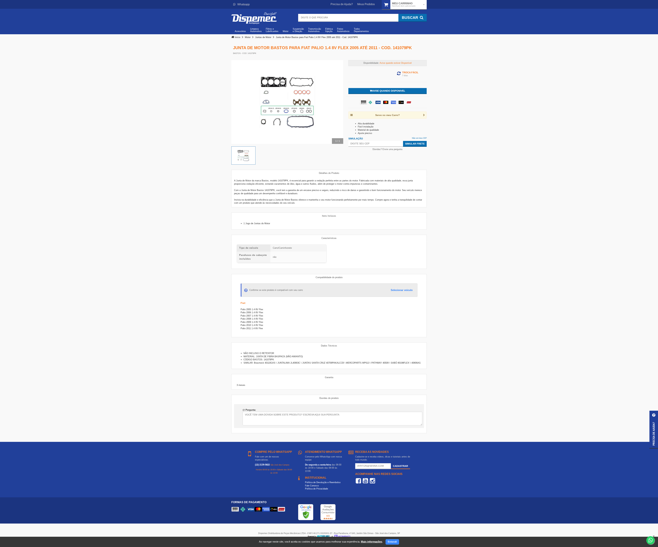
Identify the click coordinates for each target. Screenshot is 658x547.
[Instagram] (372, 480)
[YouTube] (365, 480)
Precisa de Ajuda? (342, 4)
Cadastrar (400, 466)
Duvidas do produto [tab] (329, 398)
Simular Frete (415, 143)
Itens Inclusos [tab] (329, 216)
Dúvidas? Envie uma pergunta (387, 149)
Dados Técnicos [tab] (329, 345)
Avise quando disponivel (388, 90)
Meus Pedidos (366, 4)
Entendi (392, 541)
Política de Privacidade (316, 488)
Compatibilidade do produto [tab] (329, 277)
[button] (653, 430)
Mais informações (371, 541)
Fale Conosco (312, 485)
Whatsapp (243, 4)
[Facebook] (358, 480)
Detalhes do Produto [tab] (329, 173)
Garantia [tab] (329, 377)
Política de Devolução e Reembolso (322, 482)
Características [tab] (329, 238)
